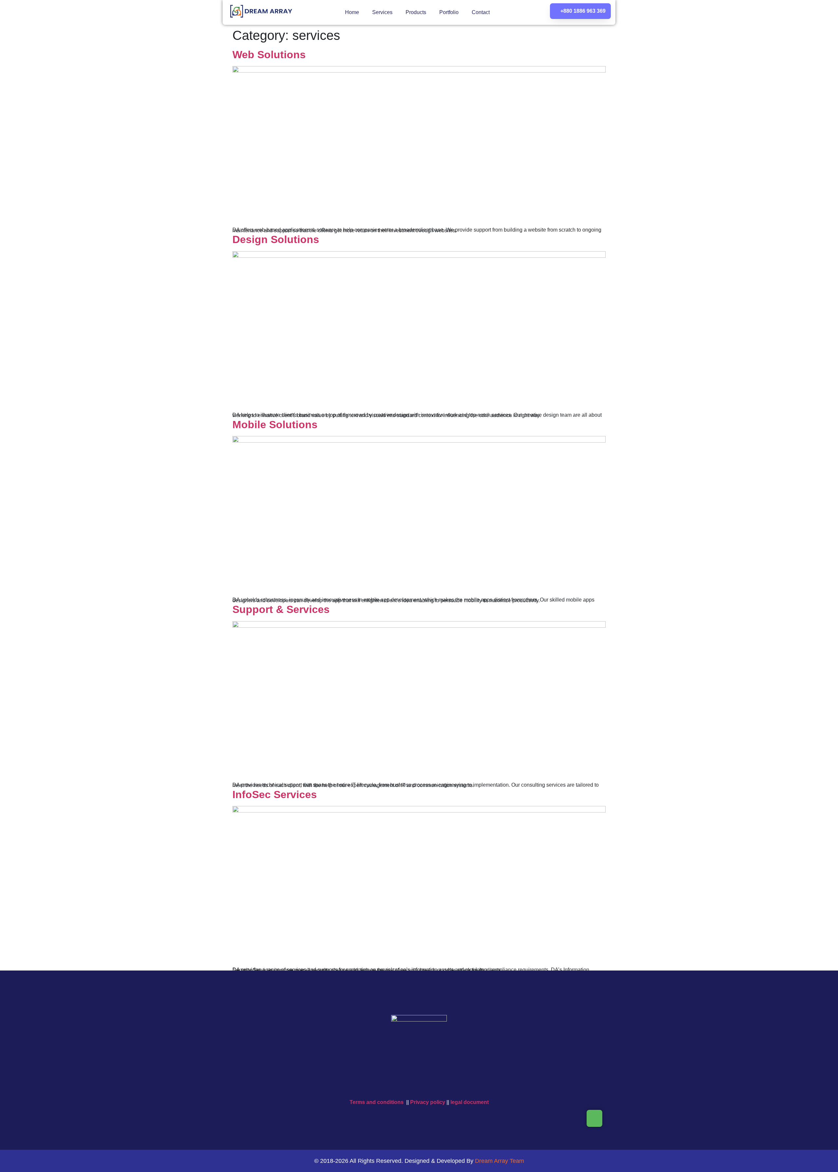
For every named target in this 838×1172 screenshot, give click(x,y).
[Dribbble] (467, 1083)
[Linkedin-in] (370, 1083)
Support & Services (281, 609)
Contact (481, 12)
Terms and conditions (377, 1102)
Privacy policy (427, 1102)
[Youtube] (409, 1083)
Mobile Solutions (275, 424)
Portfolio (449, 12)
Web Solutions (269, 55)
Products (416, 12)
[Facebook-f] (390, 1083)
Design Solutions (275, 239)
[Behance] (448, 1083)
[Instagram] (428, 1083)
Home (352, 12)
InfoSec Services (274, 794)
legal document (469, 1102)
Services (382, 12)
